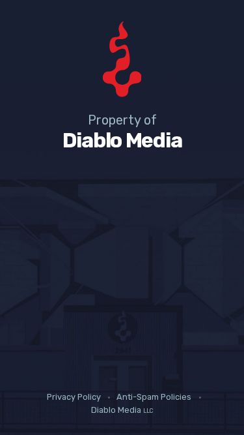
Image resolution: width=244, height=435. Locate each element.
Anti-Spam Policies (153, 397)
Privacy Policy (74, 397)
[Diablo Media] (122, 62)
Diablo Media (122, 410)
